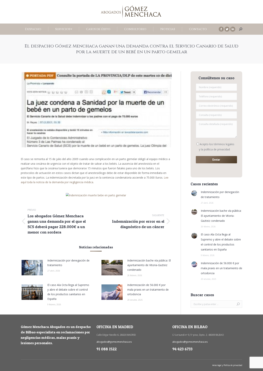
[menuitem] (33, 29)
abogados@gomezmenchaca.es (114, 341)
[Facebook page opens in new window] (221, 29)
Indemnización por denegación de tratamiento (68, 263)
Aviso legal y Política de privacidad (227, 365)
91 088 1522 (106, 349)
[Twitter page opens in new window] (226, 29)
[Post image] (32, 267)
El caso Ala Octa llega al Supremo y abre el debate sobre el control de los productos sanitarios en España (68, 292)
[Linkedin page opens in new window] (232, 29)
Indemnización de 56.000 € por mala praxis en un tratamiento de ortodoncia (148, 289)
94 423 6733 (182, 349)
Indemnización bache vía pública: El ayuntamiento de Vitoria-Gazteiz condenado (149, 265)
